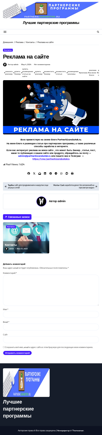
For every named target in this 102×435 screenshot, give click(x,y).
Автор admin (13, 64)
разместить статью (61, 72)
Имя (5, 309)
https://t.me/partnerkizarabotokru (51, 158)
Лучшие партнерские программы (51, 22)
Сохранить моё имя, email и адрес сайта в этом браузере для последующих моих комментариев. (49, 347)
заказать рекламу (9, 72)
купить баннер (17, 72)
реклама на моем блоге (92, 72)
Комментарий (10, 273)
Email (6, 322)
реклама (83, 73)
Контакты (8, 50)
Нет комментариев (42, 64)
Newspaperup (63, 430)
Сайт (5, 334)
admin (62, 201)
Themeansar (78, 430)
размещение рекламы (73, 72)
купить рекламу (38, 72)
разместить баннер (49, 72)
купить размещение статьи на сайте (27, 72)
